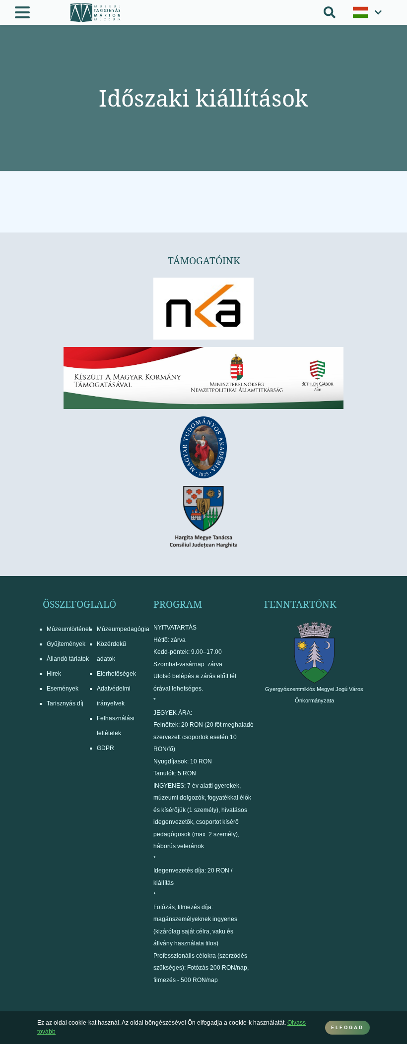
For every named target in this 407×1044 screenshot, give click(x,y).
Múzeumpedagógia (123, 629)
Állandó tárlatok (68, 658)
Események (62, 688)
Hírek (54, 673)
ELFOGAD (347, 1027)
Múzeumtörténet (68, 629)
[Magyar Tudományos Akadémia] (203, 447)
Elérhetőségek (116, 673)
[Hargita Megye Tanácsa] (203, 517)
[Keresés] (329, 12)
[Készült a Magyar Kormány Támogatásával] (203, 378)
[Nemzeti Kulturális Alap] (203, 309)
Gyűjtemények (66, 643)
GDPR (105, 748)
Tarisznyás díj (65, 703)
